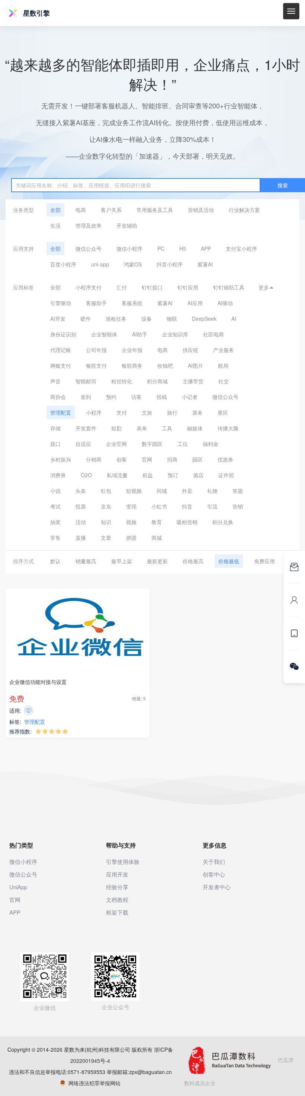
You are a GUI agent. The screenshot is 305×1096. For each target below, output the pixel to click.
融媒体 (195, 428)
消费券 (58, 475)
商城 (156, 537)
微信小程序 (129, 248)
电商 (81, 209)
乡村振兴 (60, 459)
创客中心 (214, 874)
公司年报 (96, 350)
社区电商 (213, 334)
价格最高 (193, 561)
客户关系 (111, 209)
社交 (223, 381)
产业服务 (223, 350)
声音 (55, 381)
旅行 (172, 412)
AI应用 (195, 303)
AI (233, 318)
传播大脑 (228, 428)
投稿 (162, 396)
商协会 (58, 396)
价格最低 (228, 561)
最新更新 (157, 561)
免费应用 (264, 561)
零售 (55, 537)
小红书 (159, 506)
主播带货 (193, 381)
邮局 (223, 365)
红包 (106, 490)
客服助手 (96, 303)
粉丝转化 (121, 381)
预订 (173, 475)
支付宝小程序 (241, 248)
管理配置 (60, 412)
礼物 (212, 490)
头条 (81, 490)
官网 (147, 459)
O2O (86, 475)
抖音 (187, 506)
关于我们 (214, 861)
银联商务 (132, 365)
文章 (106, 537)
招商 (172, 459)
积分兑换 (222, 522)
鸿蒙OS (133, 264)
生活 (55, 225)
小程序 (94, 412)
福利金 (210, 443)
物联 (172, 318)
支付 (121, 412)
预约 (111, 396)
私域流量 (117, 475)
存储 (55, 428)
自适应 (83, 443)
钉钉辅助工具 (228, 287)
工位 (182, 443)
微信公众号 (89, 248)
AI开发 (57, 318)
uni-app (100, 264)
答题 (237, 490)
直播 (81, 537)
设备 (146, 318)
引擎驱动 (60, 303)
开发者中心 (217, 887)
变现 (131, 506)
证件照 (226, 475)
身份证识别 (63, 334)
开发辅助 (126, 225)
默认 (55, 561)
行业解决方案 (244, 209)
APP (206, 248)
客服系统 (132, 303)
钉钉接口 (152, 287)
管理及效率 (89, 225)
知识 (106, 522)
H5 (182, 248)
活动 (81, 522)
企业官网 (116, 443)
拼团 (131, 537)
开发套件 (86, 428)
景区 (223, 412)
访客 (136, 396)
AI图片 (195, 365)
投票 (81, 506)
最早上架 (121, 561)
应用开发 (117, 874)
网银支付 (60, 365)
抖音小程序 (170, 264)
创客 (121, 459)
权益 (147, 475)
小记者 (190, 396)
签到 (86, 396)
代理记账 (60, 350)
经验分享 (117, 887)
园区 (197, 459)
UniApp (18, 887)
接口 (55, 443)
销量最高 (86, 561)
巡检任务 (116, 318)
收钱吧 (165, 365)
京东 (106, 506)
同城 (162, 490)
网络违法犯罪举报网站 (93, 1083)
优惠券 (225, 459)
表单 (142, 428)
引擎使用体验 (122, 861)
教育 (156, 522)
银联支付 (96, 365)
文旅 (147, 412)
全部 (55, 209)
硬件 (85, 318)
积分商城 (157, 381)
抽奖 (55, 522)
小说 (55, 490)
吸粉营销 (187, 522)
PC (160, 248)
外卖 (187, 490)
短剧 (116, 428)
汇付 (121, 287)
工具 (167, 428)
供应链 (190, 350)
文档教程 (117, 899)
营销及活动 (201, 209)
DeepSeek (204, 318)
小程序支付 (89, 287)
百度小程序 (63, 264)
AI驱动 (225, 303)
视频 (131, 522)
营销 (237, 506)
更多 (266, 287)
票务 (197, 412)
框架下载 (117, 912)
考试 (55, 506)
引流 (212, 506)
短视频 (134, 490)
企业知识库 (175, 334)
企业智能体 (104, 334)
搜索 (282, 185)
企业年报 (132, 350)
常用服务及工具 (155, 209)
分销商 (94, 459)
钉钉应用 (187, 287)
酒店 (198, 475)
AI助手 (139, 334)
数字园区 (152, 443)
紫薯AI (205, 264)
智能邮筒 (86, 381)
